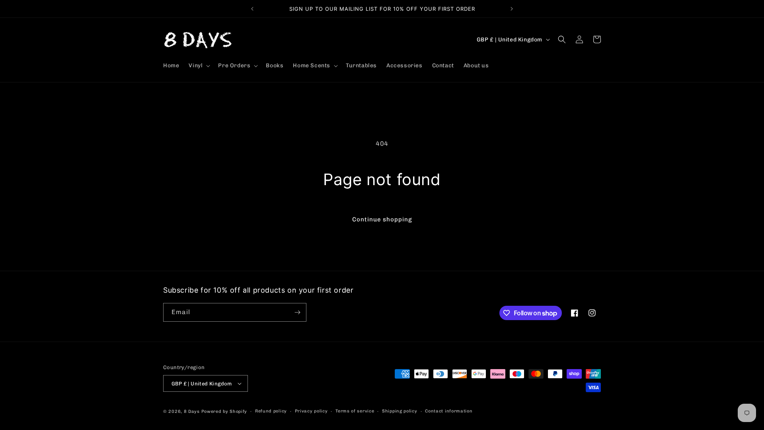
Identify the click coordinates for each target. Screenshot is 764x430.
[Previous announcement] (252, 9)
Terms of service (354, 411)
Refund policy (271, 411)
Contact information (448, 411)
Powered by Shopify (224, 411)
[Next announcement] (511, 9)
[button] (198, 65)
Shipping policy (399, 411)
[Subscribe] (297, 312)
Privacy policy (311, 411)
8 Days (192, 411)
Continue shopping (382, 219)
